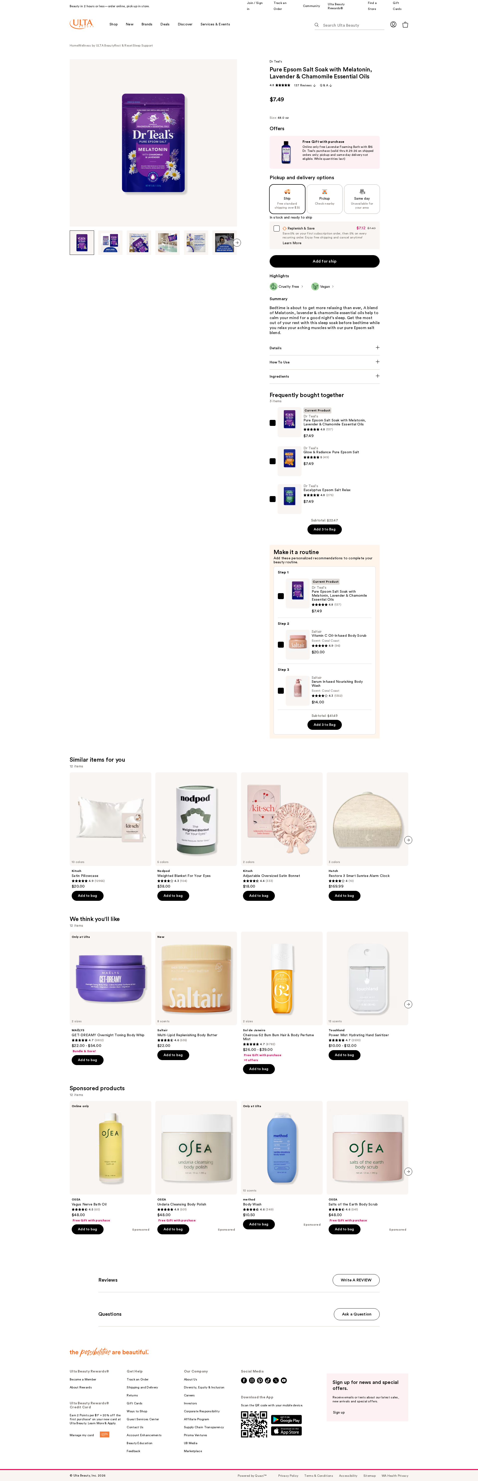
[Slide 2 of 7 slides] (110, 242)
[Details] (325, 348)
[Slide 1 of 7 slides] (82, 242)
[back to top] (463, 1466)
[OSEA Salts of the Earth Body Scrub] (367, 1161)
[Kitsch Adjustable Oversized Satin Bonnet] (282, 830)
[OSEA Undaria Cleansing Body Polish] (196, 1161)
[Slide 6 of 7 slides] (224, 242)
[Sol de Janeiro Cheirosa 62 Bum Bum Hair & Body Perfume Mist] (282, 997)
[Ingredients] (325, 377)
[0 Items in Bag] (405, 24)
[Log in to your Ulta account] (393, 24)
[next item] (237, 243)
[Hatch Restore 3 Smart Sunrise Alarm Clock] (367, 830)
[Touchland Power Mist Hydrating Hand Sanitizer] (367, 990)
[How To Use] (325, 362)
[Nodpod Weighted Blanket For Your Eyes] (196, 830)
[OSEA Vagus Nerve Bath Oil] (110, 1161)
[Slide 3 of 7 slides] (139, 242)
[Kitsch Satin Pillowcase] (110, 830)
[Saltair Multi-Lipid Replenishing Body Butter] (196, 990)
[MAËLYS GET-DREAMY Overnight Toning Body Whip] (110, 992)
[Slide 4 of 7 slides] (167, 242)
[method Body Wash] (282, 1159)
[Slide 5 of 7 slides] (196, 242)
